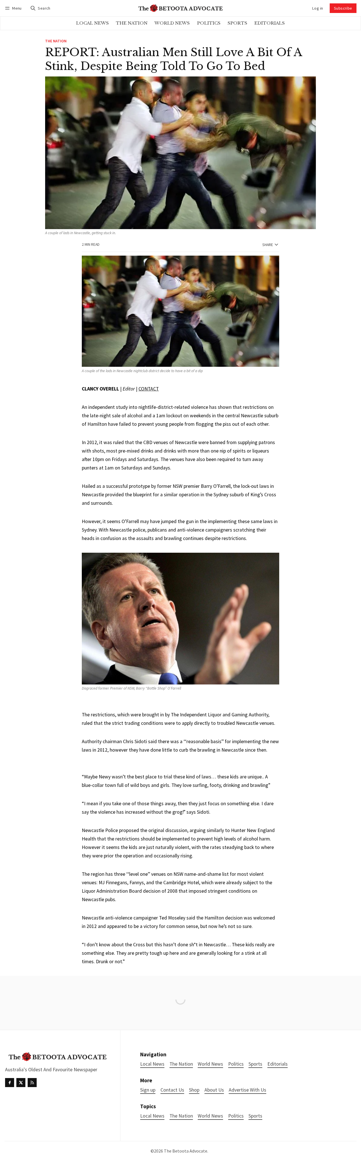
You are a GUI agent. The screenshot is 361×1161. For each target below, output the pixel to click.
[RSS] (32, 1082)
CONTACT (148, 389)
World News (210, 1116)
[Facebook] (9, 1082)
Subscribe (343, 8)
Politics (236, 1116)
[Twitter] (20, 1082)
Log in (317, 8)
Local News (152, 1116)
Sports (255, 1116)
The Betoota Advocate (185, 1151)
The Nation (56, 41)
